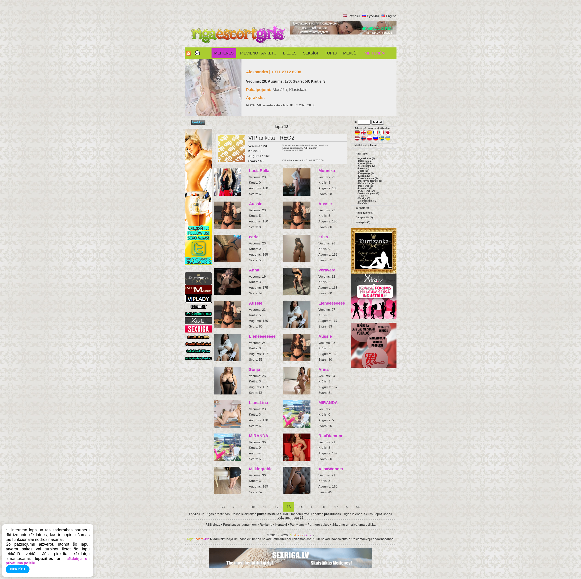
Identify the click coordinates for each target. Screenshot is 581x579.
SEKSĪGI (310, 53)
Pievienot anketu (258, 53)
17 (336, 507)
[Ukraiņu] (388, 140)
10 (253, 507)
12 (276, 507)
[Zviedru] (381, 140)
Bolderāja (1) (365, 161)
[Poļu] (369, 140)
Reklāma (266, 524)
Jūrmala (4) (362, 208)
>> (358, 507)
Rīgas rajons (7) (365, 212)
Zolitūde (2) (364, 203)
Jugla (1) (363, 171)
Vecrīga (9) (364, 198)
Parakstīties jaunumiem (240, 524)
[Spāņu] (369, 134)
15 (312, 507)
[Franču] (375, 134)
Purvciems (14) (366, 191)
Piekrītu (17, 569)
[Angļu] (363, 134)
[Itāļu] (381, 134)
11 (265, 507)
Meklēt (350, 53)
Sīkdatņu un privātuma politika (354, 524)
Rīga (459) (362, 153)
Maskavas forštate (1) (370, 181)
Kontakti (281, 524)
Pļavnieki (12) (365, 188)
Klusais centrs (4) (368, 178)
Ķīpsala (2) (364, 176)
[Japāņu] (388, 134)
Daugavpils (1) (364, 217)
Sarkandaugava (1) (368, 193)
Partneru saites (318, 524)
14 (300, 507)
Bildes (289, 53)
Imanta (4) (363, 168)
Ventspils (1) (363, 222)
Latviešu (354, 16)
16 (324, 507)
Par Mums (297, 524)
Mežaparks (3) (366, 183)
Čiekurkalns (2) (366, 166)
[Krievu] (375, 140)
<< (223, 507)
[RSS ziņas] (188, 54)
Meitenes (224, 53)
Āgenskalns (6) (366, 158)
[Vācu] (357, 134)
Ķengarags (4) (366, 173)
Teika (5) (362, 196)
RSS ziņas (212, 524)
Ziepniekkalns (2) (367, 201)
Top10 (331, 53)
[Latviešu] (357, 140)
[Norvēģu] (363, 140)
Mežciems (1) (365, 186)
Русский (373, 16)
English (391, 16)
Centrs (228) (365, 163)
